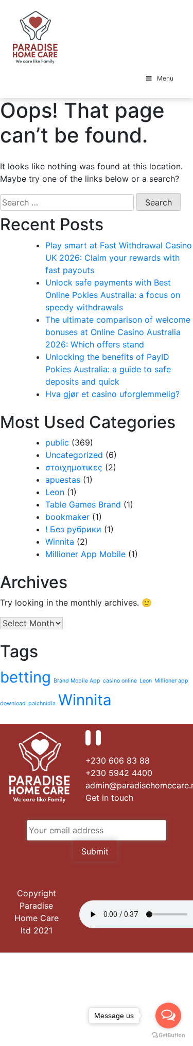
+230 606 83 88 (117, 760)
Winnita (59, 541)
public (57, 442)
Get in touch (109, 798)
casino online (120, 680)
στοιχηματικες (73, 467)
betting (25, 677)
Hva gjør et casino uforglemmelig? (112, 394)
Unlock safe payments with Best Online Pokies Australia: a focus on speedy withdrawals (112, 294)
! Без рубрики (73, 529)
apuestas (62, 479)
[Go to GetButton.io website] (168, 1035)
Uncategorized (74, 455)
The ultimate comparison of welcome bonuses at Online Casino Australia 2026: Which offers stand (117, 332)
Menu (165, 78)
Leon (54, 492)
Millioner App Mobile (85, 554)
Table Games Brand (83, 504)
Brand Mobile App (77, 680)
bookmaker (67, 517)
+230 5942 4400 (118, 773)
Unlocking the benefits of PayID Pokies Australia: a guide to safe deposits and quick (108, 369)
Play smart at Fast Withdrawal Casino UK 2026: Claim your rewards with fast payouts (118, 257)
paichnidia (42, 703)
